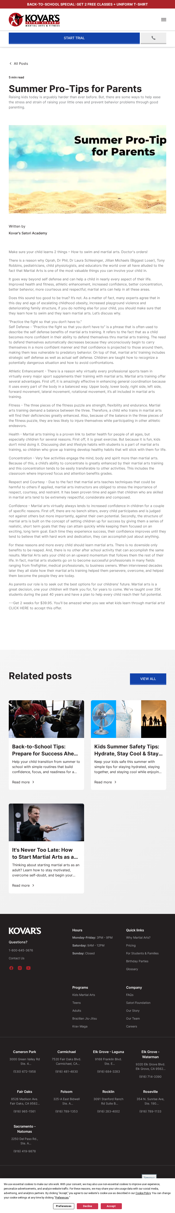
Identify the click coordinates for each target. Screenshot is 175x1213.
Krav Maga (80, 1026)
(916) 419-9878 (24, 1151)
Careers (131, 1026)
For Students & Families (142, 953)
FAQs (129, 995)
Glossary (132, 969)
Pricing (131, 945)
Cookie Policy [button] (143, 1193)
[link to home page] (40, 19)
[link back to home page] (25, 931)
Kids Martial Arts (83, 995)
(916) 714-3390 (150, 1076)
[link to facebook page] (11, 968)
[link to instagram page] (19, 968)
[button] (163, 19)
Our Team (133, 1018)
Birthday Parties (137, 961)
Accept (111, 1206)
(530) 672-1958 (24, 1071)
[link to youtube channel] (28, 968)
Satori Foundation (138, 1002)
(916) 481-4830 (66, 1071)
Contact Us (16, 958)
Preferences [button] (62, 1197)
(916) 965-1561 (24, 1111)
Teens (76, 1002)
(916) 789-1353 (66, 1111)
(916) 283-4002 (108, 1111)
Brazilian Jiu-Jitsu (84, 1018)
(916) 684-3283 (108, 1071)
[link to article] (46, 745)
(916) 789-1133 (150, 1111)
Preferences (63, 1206)
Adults (76, 1010)
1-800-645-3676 (21, 950)
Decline (87, 1206)
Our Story (133, 1010)
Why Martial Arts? (138, 937)
